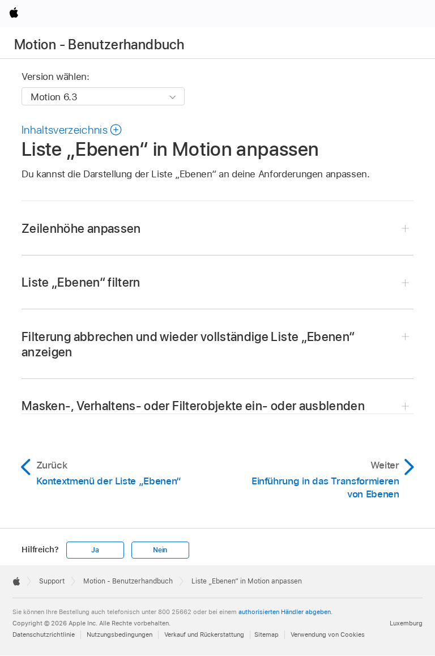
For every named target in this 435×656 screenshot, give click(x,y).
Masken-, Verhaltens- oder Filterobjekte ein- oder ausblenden (193, 405)
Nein (160, 550)
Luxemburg (406, 623)
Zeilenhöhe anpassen (81, 228)
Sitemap (266, 634)
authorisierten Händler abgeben (284, 612)
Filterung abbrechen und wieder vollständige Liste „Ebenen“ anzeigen (188, 344)
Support (52, 581)
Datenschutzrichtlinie (43, 634)
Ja (95, 550)
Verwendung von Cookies (328, 634)
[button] (72, 130)
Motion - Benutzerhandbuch (99, 44)
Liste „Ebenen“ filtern (81, 282)
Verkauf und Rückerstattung (204, 634)
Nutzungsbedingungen (119, 634)
